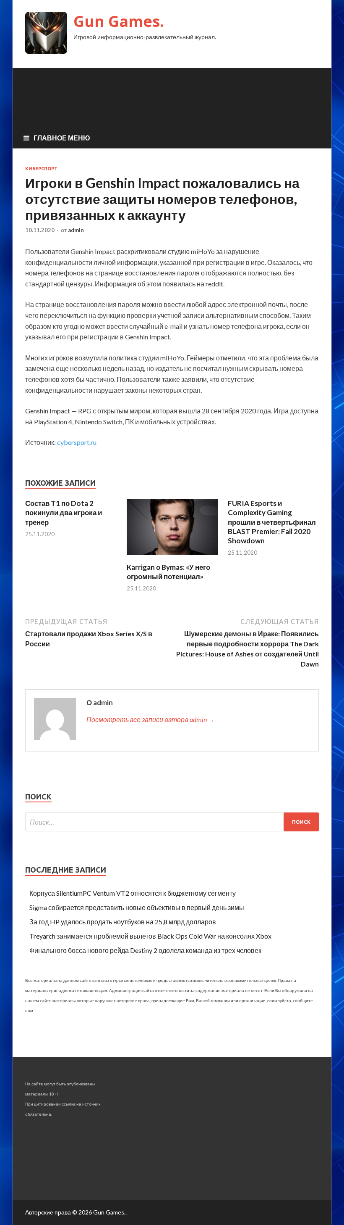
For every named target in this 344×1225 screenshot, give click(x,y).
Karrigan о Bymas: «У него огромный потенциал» (168, 572)
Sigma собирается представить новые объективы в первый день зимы (136, 907)
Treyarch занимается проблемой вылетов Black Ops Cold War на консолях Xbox (150, 936)
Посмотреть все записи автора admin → (150, 719)
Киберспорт (41, 168)
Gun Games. (118, 21)
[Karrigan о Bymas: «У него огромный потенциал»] (172, 557)
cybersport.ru (76, 442)
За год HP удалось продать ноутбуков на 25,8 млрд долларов (122, 922)
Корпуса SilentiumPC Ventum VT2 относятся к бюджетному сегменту (132, 893)
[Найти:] (172, 821)
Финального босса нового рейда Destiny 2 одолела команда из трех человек (145, 950)
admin (76, 230)
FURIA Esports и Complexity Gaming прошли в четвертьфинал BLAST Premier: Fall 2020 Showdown (272, 522)
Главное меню (62, 138)
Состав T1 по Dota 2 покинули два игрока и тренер (63, 512)
